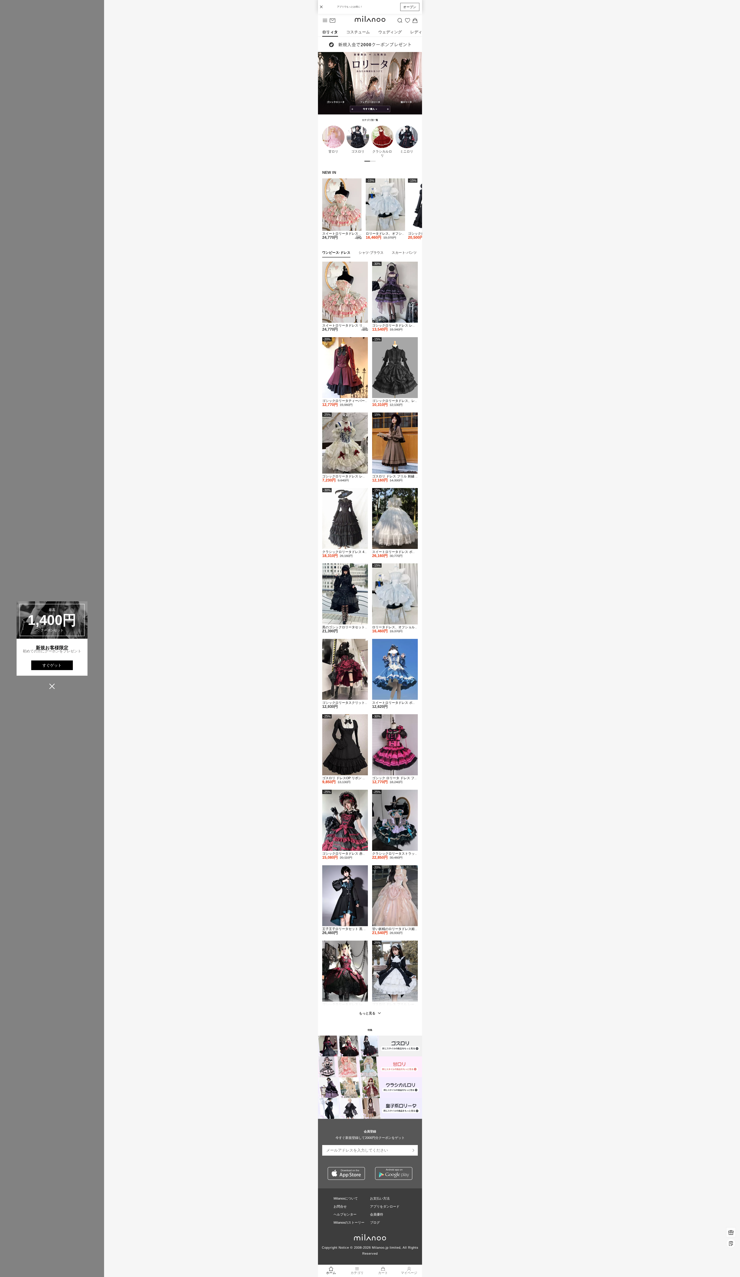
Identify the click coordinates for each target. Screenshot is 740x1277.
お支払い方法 (380, 1198)
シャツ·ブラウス (371, 253)
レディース (420, 32)
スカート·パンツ (404, 253)
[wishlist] (407, 20)
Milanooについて (346, 1198)
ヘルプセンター (345, 1214)
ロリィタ (330, 32)
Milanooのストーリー (349, 1222)
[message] (332, 20)
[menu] (325, 20)
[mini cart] (415, 20)
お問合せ (340, 1206)
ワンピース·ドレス (336, 253)
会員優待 (376, 1214)
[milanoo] (369, 20)
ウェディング (390, 32)
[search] (400, 20)
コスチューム (358, 32)
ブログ (375, 1222)
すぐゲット (52, 665)
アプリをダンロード (384, 1206)
